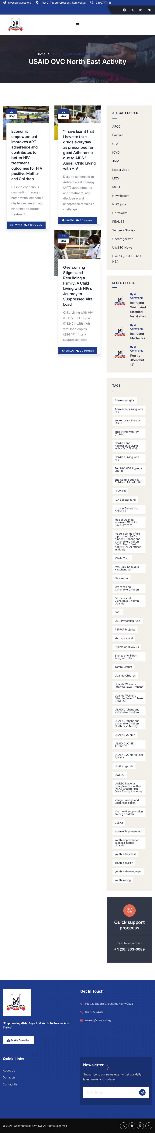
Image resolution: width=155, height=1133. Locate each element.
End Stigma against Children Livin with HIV (128, 481)
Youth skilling (123, 880)
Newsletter (121, 578)
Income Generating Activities (126, 510)
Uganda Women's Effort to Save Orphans (129, 685)
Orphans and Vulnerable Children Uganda (127, 601)
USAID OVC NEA (125, 734)
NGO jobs (119, 204)
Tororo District (123, 666)
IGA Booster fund (125, 499)
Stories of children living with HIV (126, 657)
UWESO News (122, 247)
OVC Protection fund (127, 620)
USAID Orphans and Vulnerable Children (127, 711)
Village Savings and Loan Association (127, 801)
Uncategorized (122, 239)
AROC (116, 126)
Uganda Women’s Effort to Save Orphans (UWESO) (129, 698)
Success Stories (123, 230)
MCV (115, 178)
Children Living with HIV (127, 458)
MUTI (116, 187)
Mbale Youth (122, 558)
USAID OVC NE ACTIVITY (124, 745)
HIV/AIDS (120, 491)
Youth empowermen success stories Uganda (127, 842)
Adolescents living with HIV (129, 410)
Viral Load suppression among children (129, 813)
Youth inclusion (124, 862)
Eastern (117, 135)
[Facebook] (124, 10)
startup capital (124, 638)
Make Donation (20, 1040)
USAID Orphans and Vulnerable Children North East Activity (127, 723)
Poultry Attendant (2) (137, 360)
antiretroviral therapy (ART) (128, 422)
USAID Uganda (124, 766)
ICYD (116, 152)
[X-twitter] (132, 10)
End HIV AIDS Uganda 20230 (128, 470)
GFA (115, 144)
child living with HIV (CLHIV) (127, 433)
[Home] (16, 1002)
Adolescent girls (124, 400)
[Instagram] (141, 10)
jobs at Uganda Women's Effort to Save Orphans (125, 522)
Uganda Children (125, 675)
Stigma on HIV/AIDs (127, 646)
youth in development (128, 871)
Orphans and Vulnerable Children (127, 588)
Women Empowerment (128, 831)
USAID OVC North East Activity (129, 756)
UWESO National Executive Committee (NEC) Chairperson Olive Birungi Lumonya (128, 787)
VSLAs (119, 822)
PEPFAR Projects (125, 629)
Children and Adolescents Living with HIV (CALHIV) (126, 445)
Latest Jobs (120, 170)
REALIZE (118, 221)
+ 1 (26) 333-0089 (129, 949)
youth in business (125, 854)
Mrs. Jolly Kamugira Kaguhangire (127, 568)
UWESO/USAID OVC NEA (126, 258)
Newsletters (120, 196)
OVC (117, 612)
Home (41, 54)
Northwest (119, 213)
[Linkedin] (149, 10)
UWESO (119, 774)
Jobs (115, 161)
